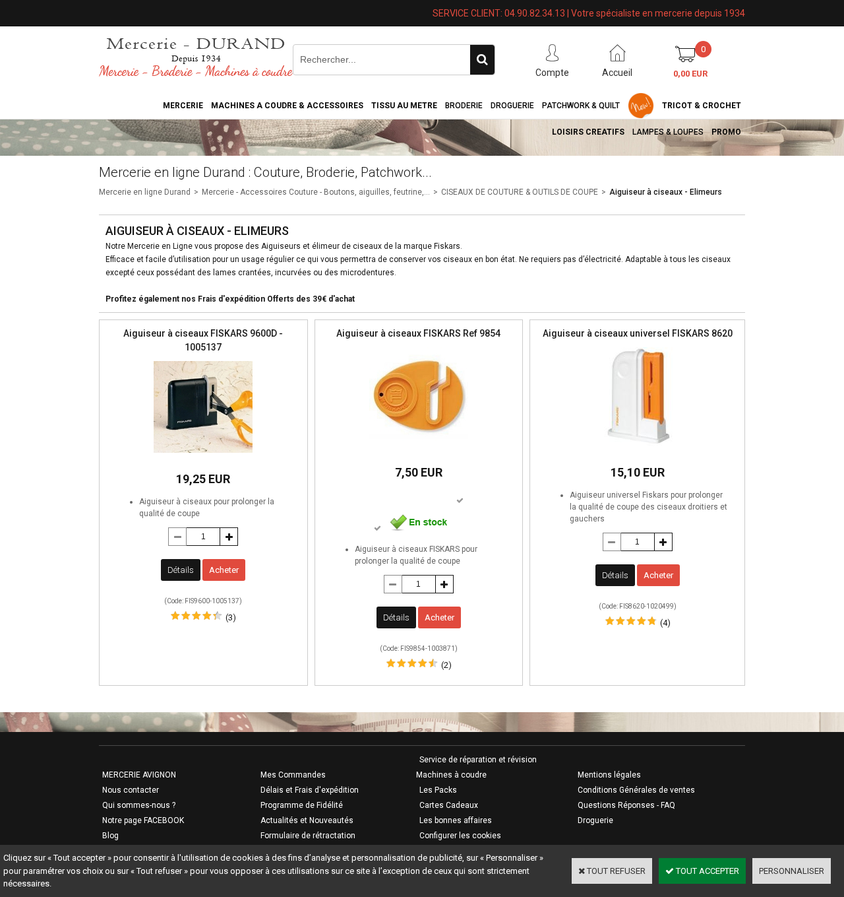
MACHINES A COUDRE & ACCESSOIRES (287, 105)
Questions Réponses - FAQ (626, 805)
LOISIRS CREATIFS (588, 132)
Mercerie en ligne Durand (145, 192)
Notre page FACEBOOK (143, 820)
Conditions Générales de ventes (636, 790)
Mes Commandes (293, 775)
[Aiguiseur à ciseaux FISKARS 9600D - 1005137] (203, 456)
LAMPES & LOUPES (668, 132)
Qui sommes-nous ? (138, 805)
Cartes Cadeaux (448, 805)
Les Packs (438, 790)
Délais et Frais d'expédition (309, 790)
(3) (231, 617)
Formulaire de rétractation (307, 835)
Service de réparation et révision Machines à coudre (476, 767)
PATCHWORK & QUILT (581, 105)
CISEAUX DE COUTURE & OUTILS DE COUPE (519, 192)
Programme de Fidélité (301, 805)
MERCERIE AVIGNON (139, 775)
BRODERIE (464, 105)
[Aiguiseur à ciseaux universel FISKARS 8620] (638, 450)
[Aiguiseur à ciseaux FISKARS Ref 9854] (419, 450)
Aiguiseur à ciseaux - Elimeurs (665, 192)
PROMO (726, 132)
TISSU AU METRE (404, 105)
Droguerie (512, 105)
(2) (446, 665)
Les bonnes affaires (455, 820)
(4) (665, 623)
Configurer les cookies (460, 835)
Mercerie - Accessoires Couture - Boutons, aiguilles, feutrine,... (316, 192)
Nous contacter (130, 790)
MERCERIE (183, 105)
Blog (110, 835)
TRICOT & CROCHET (701, 105)
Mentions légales (609, 775)
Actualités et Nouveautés (306, 820)
